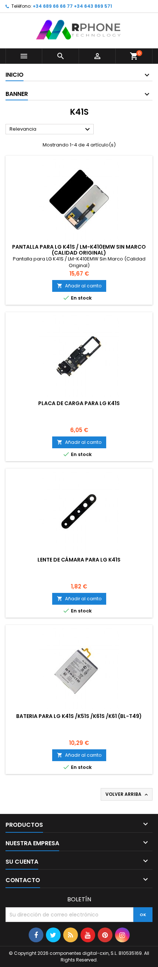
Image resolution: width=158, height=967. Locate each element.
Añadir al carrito (79, 286)
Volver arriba (127, 794)
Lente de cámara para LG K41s (79, 559)
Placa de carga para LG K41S (79, 403)
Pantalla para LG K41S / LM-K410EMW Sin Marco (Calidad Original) (79, 249)
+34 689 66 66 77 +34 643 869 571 (72, 6)
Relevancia (51, 129)
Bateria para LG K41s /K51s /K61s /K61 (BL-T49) (79, 716)
